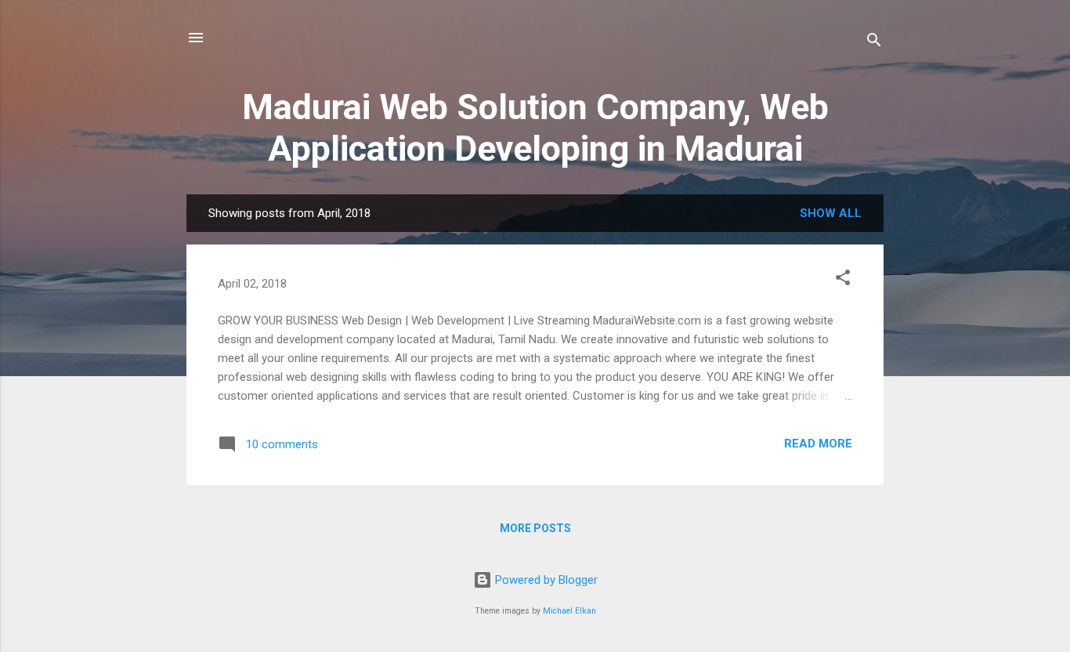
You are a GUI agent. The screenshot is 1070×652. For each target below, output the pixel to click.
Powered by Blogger (545, 580)
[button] (842, 280)
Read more (818, 443)
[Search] (874, 43)
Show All (831, 213)
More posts (535, 528)
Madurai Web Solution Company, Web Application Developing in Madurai (535, 127)
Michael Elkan (569, 611)
